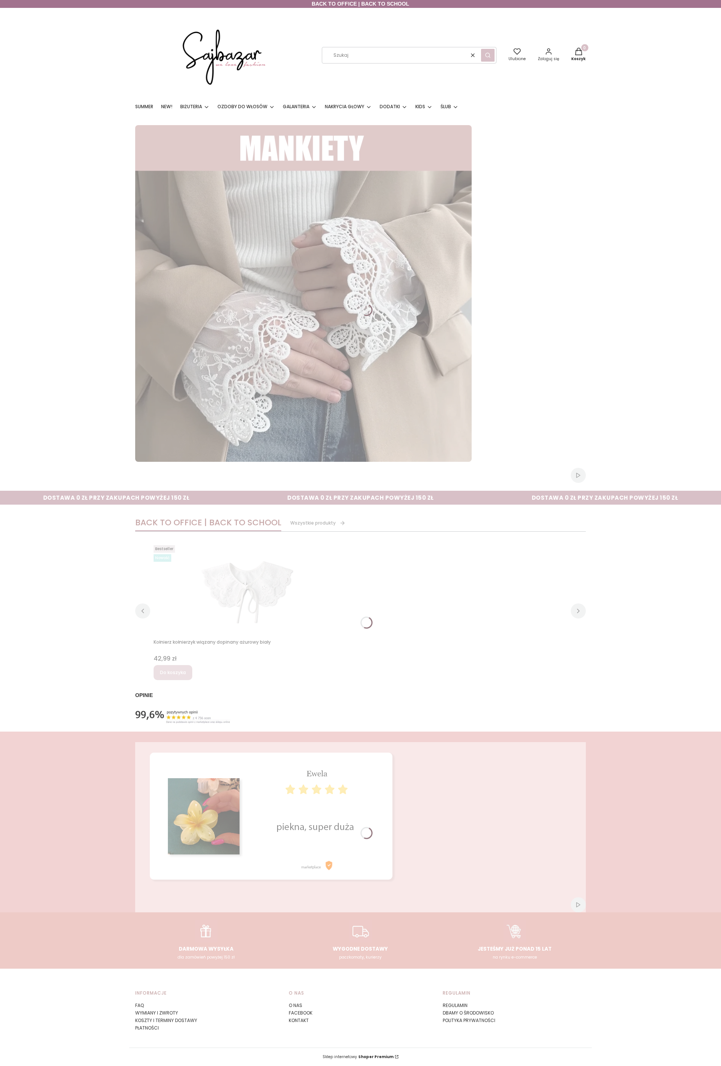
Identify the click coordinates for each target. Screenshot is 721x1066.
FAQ (139, 1005)
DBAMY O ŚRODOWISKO (468, 1013)
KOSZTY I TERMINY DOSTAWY (166, 1020)
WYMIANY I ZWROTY (156, 1013)
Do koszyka (173, 672)
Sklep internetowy (358, 1057)
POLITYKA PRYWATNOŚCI (469, 1020)
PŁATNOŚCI (147, 1028)
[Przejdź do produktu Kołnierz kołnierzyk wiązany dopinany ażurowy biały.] (247, 589)
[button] (488, 55)
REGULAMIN (455, 1005)
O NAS (295, 1005)
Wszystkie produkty (313, 523)
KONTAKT (299, 1020)
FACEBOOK (300, 1013)
